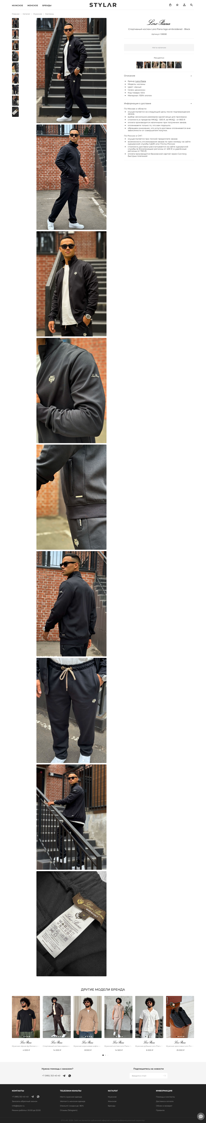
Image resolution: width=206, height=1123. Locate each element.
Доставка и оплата (164, 1101)
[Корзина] (170, 5)
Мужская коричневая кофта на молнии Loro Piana (88, 1046)
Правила (160, 1110)
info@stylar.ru (18, 1106)
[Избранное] (177, 5)
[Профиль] (184, 5)
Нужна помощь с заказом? (57, 1069)
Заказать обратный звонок (24, 1101)
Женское (32, 5)
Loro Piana (140, 81)
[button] (103, 1055)
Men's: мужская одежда (71, 1097)
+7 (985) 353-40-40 (51, 1076)
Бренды (46, 5)
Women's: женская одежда (72, 1101)
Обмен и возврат (164, 1106)
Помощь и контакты (165, 1097)
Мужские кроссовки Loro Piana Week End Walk (180, 1046)
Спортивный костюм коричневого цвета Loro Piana (57, 1046)
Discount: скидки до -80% (72, 1106)
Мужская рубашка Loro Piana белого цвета (149, 1046)
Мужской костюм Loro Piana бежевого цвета (118, 1046)
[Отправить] (164, 1076)
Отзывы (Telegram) (68, 1110)
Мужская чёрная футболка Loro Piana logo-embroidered (26, 1046)
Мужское (17, 5)
